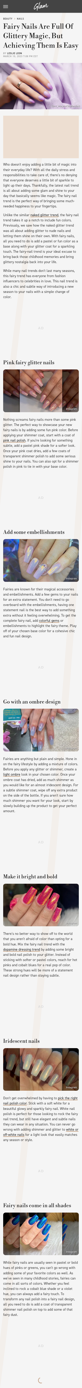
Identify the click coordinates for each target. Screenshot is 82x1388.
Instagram (71, 409)
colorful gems (49, 620)
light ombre (11, 774)
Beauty (8, 19)
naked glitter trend (44, 215)
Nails (20, 19)
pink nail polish (14, 440)
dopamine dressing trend (21, 949)
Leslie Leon (14, 53)
